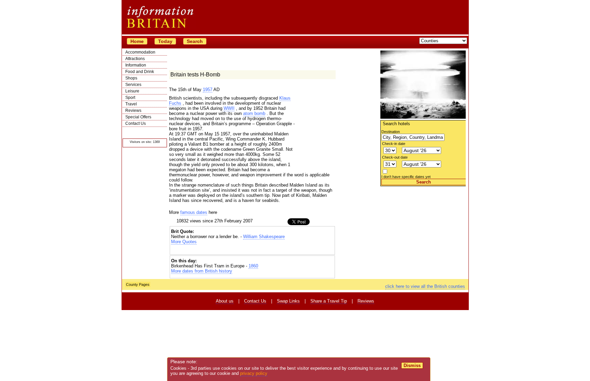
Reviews (133, 110)
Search (195, 41)
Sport (130, 97)
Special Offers (138, 117)
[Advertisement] (423, 229)
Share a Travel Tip (328, 301)
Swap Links (288, 301)
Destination (390, 132)
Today (165, 41)
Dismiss (412, 365)
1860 (253, 265)
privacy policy (253, 373)
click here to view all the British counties (425, 286)
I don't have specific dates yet (406, 177)
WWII (229, 108)
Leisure (132, 91)
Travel (131, 104)
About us (225, 301)
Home (137, 41)
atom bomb (254, 113)
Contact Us (135, 123)
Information (135, 65)
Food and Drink (139, 71)
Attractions (135, 58)
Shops (131, 78)
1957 (207, 89)
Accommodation (140, 52)
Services (133, 84)
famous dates (193, 212)
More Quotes (184, 241)
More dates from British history (201, 271)
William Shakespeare (264, 236)
